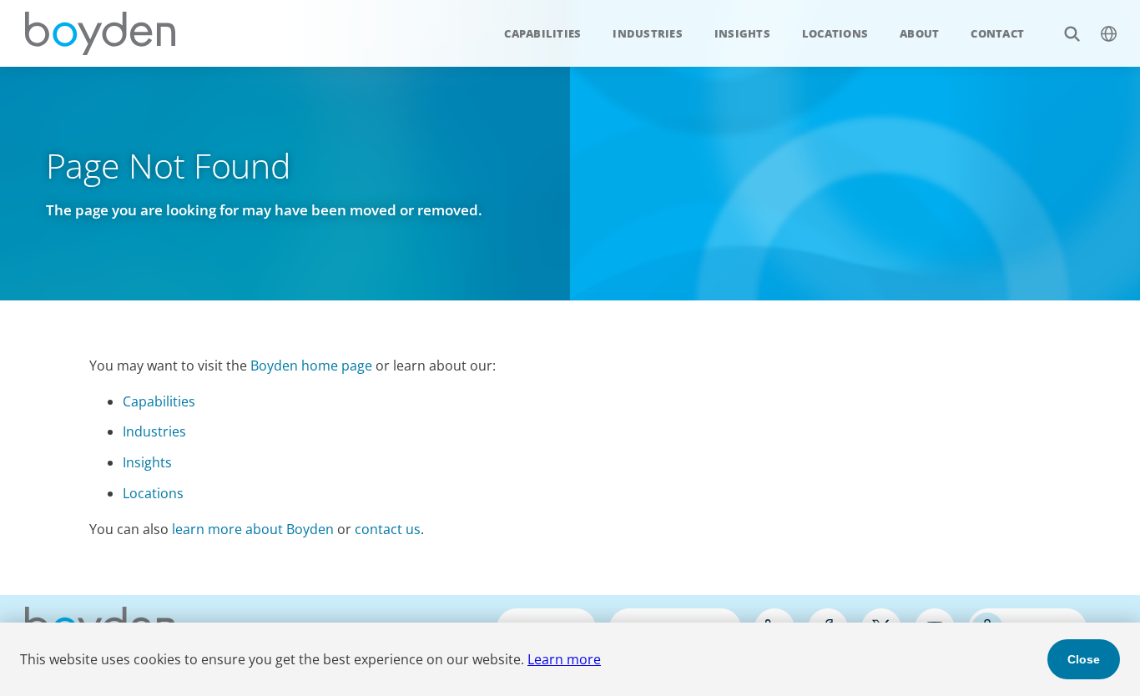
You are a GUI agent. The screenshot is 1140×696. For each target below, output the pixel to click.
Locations (835, 33)
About (919, 33)
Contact (997, 33)
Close (1083, 659)
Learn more (564, 659)
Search (1071, 33)
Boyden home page (311, 365)
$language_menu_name (1108, 33)
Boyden (100, 33)
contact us (388, 529)
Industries (648, 33)
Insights (742, 33)
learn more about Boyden (253, 529)
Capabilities (542, 33)
